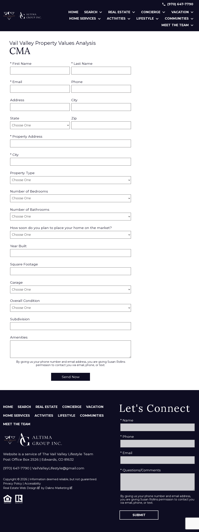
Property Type (22, 173)
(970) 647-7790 (16, 468)
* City (14, 155)
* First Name (20, 63)
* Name (126, 420)
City (74, 100)
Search (24, 407)
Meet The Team (16, 424)
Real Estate (47, 407)
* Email (16, 82)
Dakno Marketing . (59, 488)
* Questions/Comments (140, 470)
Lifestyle (66, 415)
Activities (44, 415)
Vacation (94, 407)
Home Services (16, 415)
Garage (16, 282)
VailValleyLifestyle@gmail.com (58, 468)
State (14, 118)
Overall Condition (25, 301)
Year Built (18, 246)
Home (73, 12)
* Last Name (82, 63)
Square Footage (24, 264)
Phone (77, 82)
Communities (92, 415)
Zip (74, 118)
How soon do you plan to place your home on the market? (61, 228)
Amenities (19, 337)
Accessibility (32, 483)
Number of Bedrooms (29, 191)
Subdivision (20, 319)
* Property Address (26, 136)
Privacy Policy (12, 483)
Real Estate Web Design (20, 488)
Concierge (71, 407)
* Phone (127, 436)
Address (17, 100)
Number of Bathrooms (29, 209)
